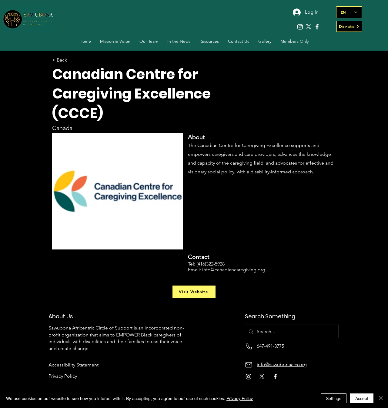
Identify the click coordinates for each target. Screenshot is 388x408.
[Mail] (249, 365)
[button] (149, 41)
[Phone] (249, 346)
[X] (308, 26)
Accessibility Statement (73, 365)
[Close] (380, 398)
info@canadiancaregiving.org (233, 270)
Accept (361, 398)
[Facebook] (317, 26)
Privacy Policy (239, 398)
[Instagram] (300, 26)
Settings (333, 398)
